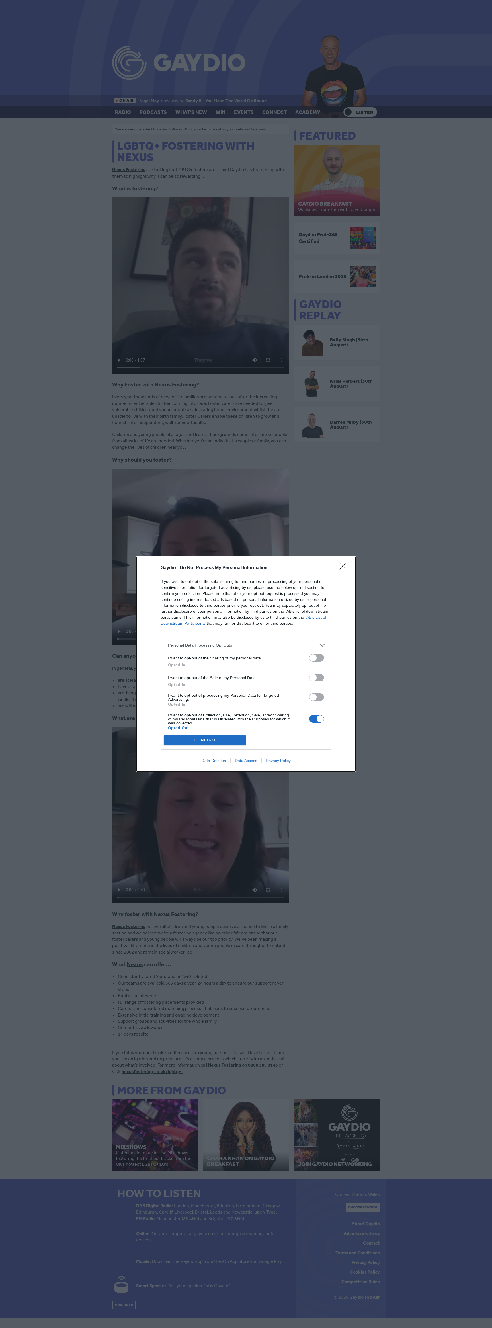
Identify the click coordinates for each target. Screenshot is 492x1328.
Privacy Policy (278, 760)
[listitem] (246, 645)
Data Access (246, 760)
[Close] (344, 568)
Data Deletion (214, 760)
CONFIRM (205, 740)
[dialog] (246, 664)
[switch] (316, 658)
